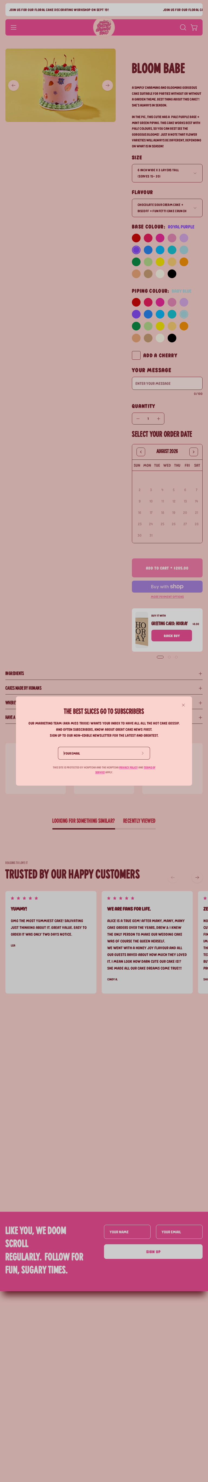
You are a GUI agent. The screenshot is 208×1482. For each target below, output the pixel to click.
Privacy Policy (128, 767)
